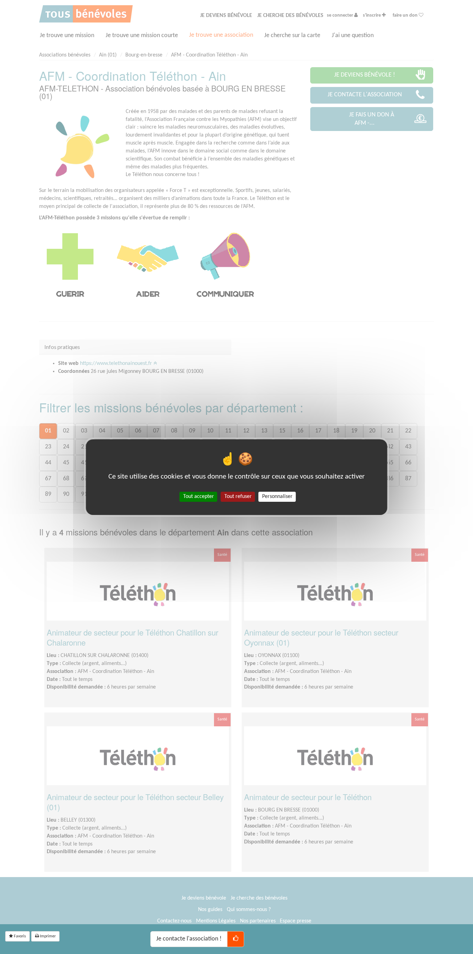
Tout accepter (198, 496)
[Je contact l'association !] (235, 939)
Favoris (19, 936)
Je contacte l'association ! (189, 939)
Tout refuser (238, 496)
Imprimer (47, 936)
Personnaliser (277, 496)
